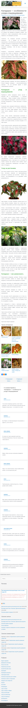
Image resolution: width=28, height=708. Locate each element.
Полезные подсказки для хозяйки (8, 676)
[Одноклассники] (4, 374)
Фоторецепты (4, 698)
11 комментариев (20, 15)
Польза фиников (4, 625)
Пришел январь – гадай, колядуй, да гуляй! (16, 371)
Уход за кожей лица (5, 694)
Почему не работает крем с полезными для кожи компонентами (16, 339)
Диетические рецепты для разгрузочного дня (11, 606)
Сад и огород (4, 688)
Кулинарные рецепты (6, 672)
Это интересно (4, 700)
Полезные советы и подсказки (8, 678)
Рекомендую (4, 686)
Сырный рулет (4, 337)
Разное (2, 682)
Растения (3, 684)
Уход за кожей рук (5, 696)
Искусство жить (4, 664)
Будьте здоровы (4, 660)
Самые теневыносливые (5, 370)
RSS (4, 603)
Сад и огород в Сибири (6, 690)
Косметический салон (6, 668)
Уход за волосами (5, 692)
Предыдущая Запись (8, 379)
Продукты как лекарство (6, 680)
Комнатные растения (6, 15)
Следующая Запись (19, 379)
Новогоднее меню (5, 674)
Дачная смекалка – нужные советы (5, 355)
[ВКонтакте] (2, 374)
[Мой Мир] (6, 374)
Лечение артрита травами (7, 612)
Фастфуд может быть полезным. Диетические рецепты (13, 608)
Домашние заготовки (6, 662)
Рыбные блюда (15, 354)
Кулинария (3, 670)
